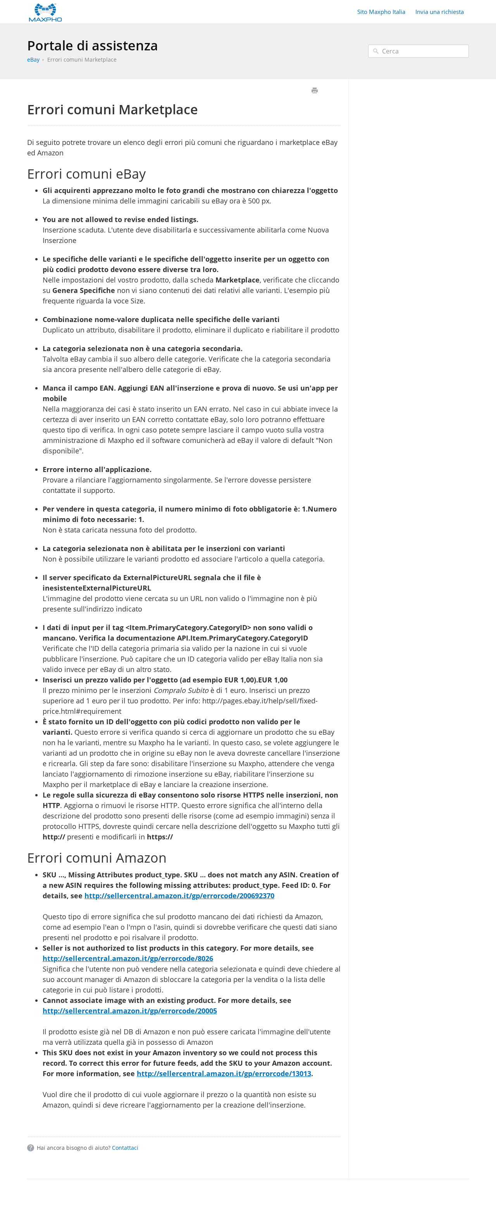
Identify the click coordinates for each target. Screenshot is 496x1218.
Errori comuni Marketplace (82, 59)
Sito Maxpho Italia (381, 12)
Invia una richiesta (439, 12)
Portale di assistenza (92, 45)
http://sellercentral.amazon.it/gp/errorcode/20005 (130, 1010)
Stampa (314, 90)
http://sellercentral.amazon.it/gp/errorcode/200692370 (179, 895)
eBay (33, 59)
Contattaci (125, 1147)
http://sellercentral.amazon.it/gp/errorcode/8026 (128, 958)
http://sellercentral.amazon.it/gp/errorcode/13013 (224, 1073)
